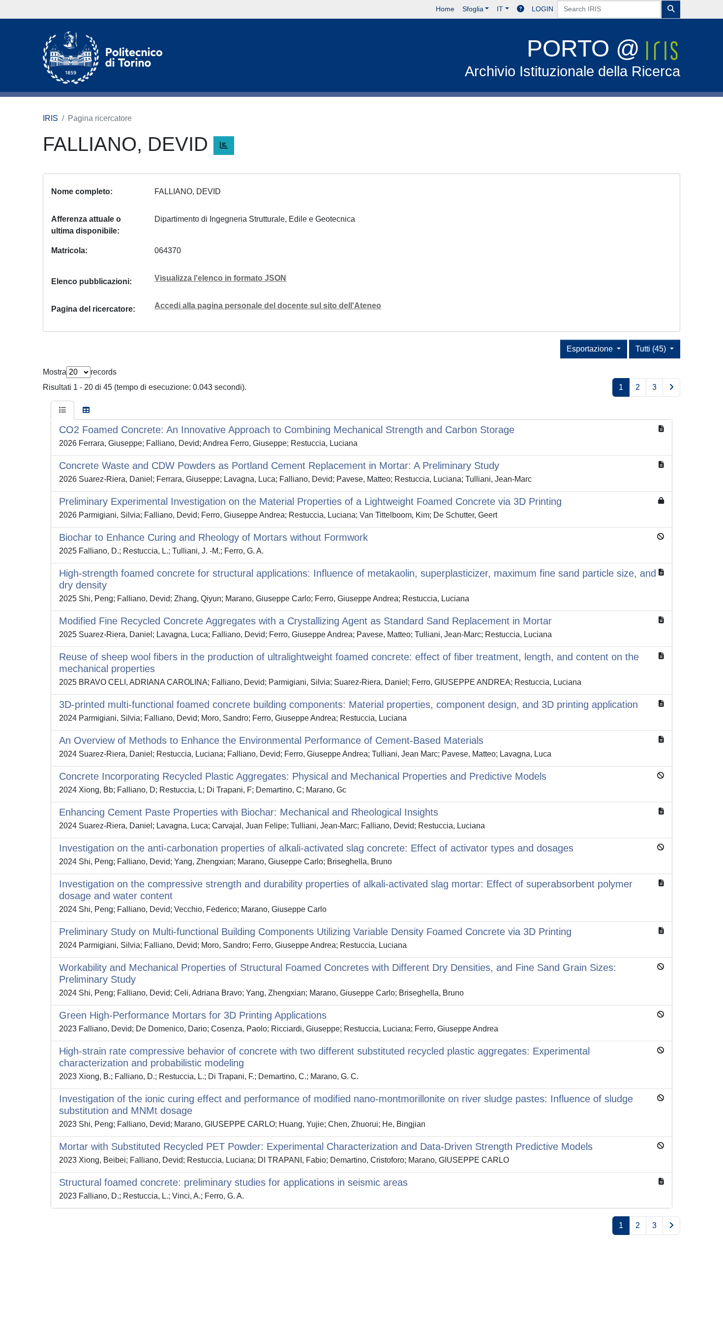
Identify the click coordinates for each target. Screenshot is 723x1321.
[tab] (62, 410)
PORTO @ (572, 57)
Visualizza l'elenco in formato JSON (220, 278)
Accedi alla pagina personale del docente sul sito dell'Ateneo (267, 305)
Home (445, 9)
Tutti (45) (651, 349)
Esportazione (591, 349)
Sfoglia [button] (472, 9)
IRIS (50, 118)
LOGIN (542, 9)
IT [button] (500, 9)
